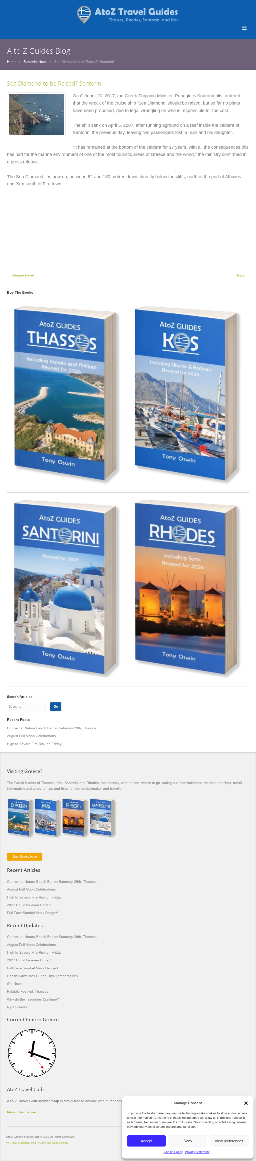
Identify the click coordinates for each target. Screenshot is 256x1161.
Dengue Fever (20, 275)
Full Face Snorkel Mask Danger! (32, 913)
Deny (188, 1141)
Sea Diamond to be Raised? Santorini (54, 83)
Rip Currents (17, 1007)
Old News (14, 984)
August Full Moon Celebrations (31, 736)
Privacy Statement (197, 1152)
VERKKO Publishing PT (20, 1142)
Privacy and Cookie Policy (52, 1142)
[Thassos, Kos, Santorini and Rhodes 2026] (128, 7)
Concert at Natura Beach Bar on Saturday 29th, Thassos (51, 728)
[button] (246, 1103)
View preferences (229, 1141)
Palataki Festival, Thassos (27, 991)
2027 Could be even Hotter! (29, 905)
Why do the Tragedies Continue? (33, 999)
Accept (146, 1141)
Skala (242, 275)
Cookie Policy (173, 1152)
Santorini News (35, 62)
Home (11, 62)
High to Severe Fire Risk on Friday (34, 744)
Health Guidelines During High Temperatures (42, 976)
